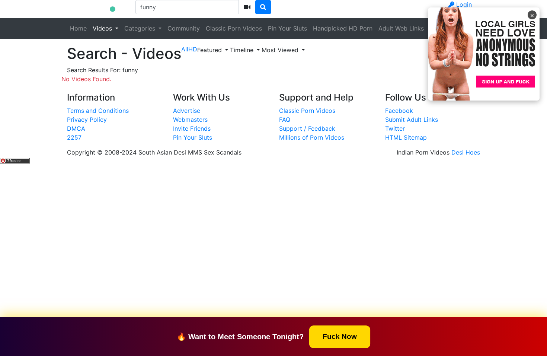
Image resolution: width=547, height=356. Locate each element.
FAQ (284, 119)
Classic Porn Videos (234, 28)
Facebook (399, 110)
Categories (140, 28)
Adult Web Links (401, 28)
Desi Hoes (465, 152)
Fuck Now (339, 336)
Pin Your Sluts (287, 28)
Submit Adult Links (411, 119)
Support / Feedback (307, 128)
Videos (103, 28)
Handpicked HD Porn (342, 28)
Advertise (186, 110)
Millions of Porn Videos (311, 137)
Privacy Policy (87, 119)
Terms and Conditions (98, 110)
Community (183, 28)
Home (78, 28)
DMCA (76, 128)
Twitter (395, 128)
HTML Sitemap (406, 137)
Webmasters (190, 119)
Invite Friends (192, 128)
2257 (74, 137)
